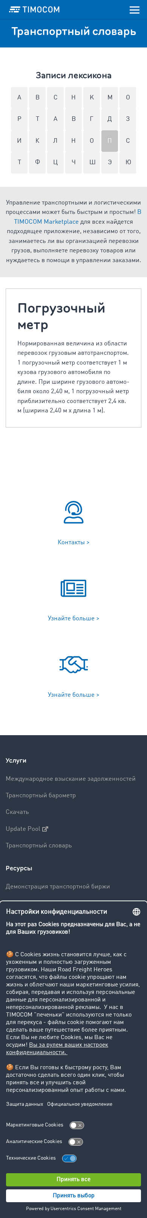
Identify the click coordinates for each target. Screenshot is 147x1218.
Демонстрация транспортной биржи (58, 887)
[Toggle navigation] (134, 9)
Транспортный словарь (39, 846)
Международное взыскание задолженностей (71, 779)
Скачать (17, 812)
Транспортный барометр (41, 795)
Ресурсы (19, 868)
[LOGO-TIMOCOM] (34, 9)
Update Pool (23, 829)
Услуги (16, 760)
